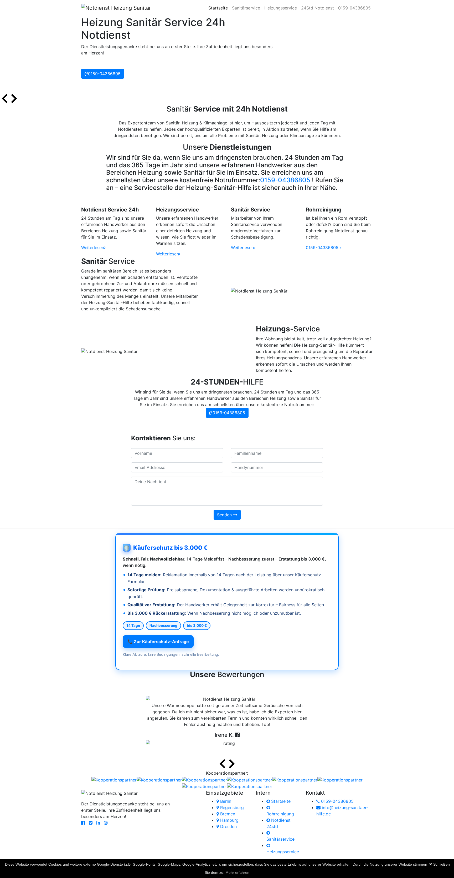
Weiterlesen (92, 247)
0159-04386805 (354, 8)
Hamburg (229, 820)
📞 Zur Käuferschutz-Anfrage (158, 641)
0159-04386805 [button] (104, 73)
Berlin (225, 801)
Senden (225, 514)
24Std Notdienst (317, 8)
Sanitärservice (246, 8)
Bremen (227, 813)
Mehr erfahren (237, 872)
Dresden (228, 826)
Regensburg (231, 807)
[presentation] (4, 99)
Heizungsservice (280, 8)
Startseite (219, 8)
